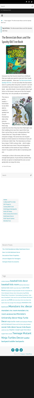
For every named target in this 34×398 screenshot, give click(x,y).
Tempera (22, 354)
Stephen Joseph (14, 330)
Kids (10, 300)
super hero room (6, 334)
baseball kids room (10, 284)
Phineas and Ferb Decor (17, 324)
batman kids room (7, 288)
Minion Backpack (18, 302)
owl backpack (24, 321)
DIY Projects (7, 204)
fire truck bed (19, 297)
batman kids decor (24, 285)
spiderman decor (5, 330)
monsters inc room (9, 310)
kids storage (10, 302)
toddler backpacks (16, 341)
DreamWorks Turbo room (10, 297)
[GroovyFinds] (26, 1)
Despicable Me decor (20, 290)
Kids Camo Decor (17, 300)
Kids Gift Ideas (7, 166)
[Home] (2, 20)
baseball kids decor (19, 281)
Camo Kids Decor (17, 288)
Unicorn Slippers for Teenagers (11, 258)
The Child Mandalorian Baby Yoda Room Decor (16, 249)
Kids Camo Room (25, 300)
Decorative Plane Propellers (10, 255)
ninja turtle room (13, 322)
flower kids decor (27, 297)
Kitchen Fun (7, 221)
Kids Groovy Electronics (10, 214)
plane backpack (27, 324)
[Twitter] (31, 1)
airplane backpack (5, 281)
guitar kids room (5, 300)
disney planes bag (21, 293)
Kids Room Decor (8, 216)
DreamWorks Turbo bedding (15, 295)
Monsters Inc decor (20, 306)
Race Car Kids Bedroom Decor (11, 252)
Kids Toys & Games (8, 218)
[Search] (32, 6)
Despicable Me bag (10, 290)
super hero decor (25, 330)
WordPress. (29, 354)
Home (5, 200)
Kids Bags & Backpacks (10, 209)
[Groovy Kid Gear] (29, 1)
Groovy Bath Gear (8, 207)
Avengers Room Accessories (10, 262)
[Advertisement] (9, 188)
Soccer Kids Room (23, 327)
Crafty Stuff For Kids (9, 202)
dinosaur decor (13, 293)
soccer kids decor (8, 327)
